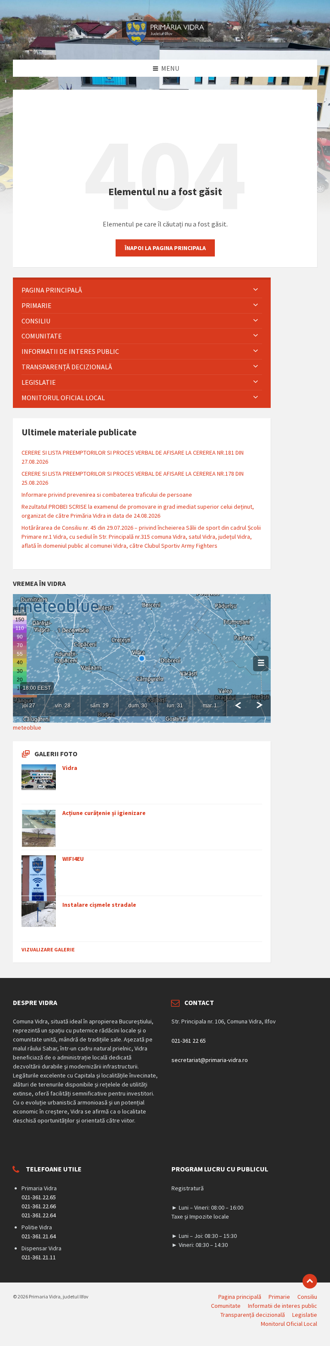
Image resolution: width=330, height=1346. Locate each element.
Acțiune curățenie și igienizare (104, 813)
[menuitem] (141, 290)
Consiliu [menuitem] (307, 1297)
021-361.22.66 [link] (38, 1206)
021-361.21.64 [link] (38, 1236)
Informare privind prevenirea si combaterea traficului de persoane (106, 494)
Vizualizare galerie (48, 949)
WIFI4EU (73, 859)
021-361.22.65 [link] (38, 1197)
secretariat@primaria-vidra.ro (209, 1060)
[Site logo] (165, 43)
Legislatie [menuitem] (304, 1315)
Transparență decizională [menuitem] (252, 1315)
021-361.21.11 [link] (38, 1257)
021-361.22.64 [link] (38, 1215)
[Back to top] (309, 1281)
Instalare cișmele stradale (99, 904)
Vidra (69, 768)
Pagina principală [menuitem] (239, 1297)
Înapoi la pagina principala (165, 248)
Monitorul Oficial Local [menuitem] (289, 1324)
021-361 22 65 (188, 1040)
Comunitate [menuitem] (226, 1306)
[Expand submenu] (255, 290)
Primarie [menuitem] (279, 1297)
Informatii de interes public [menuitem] (282, 1306)
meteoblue (27, 727)
